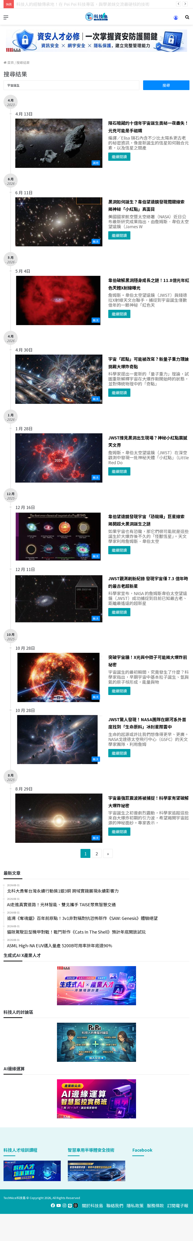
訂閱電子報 (177, 1205)
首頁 (10, 62)
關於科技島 (92, 1205)
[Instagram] (64, 1205)
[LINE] (70, 1205)
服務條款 (155, 1205)
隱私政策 (135, 1205)
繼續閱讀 (119, 156)
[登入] (175, 19)
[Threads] (75, 1205)
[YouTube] (58, 1205)
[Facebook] (53, 1205)
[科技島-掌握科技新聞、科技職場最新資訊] (96, 16)
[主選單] (6, 18)
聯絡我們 (114, 1205)
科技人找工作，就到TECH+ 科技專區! (51, 4)
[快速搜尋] (187, 18)
